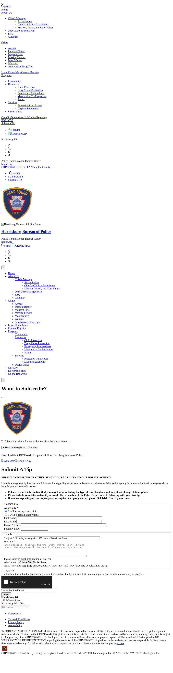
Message (9, 541)
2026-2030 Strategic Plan (21, 30)
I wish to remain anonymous (23, 514)
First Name (10, 518)
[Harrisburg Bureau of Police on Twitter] (9, 155)
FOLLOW (7, 120)
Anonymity (11, 508)
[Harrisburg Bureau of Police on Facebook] (9, 152)
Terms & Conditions (19, 619)
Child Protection (26, 87)
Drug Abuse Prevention (30, 90)
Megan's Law (15, 54)
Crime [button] (4, 42)
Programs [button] (6, 75)
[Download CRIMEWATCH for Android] (23, 460)
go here (120, 643)
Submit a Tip (8, 123)
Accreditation (25, 21)
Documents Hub (19, 117)
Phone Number (12, 528)
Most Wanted (15, 60)
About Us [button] (6, 12)
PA (28, 167)
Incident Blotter (16, 51)
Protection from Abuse (30, 105)
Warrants (13, 63)
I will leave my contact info (22, 511)
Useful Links (15, 111)
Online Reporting (37, 117)
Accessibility (15, 625)
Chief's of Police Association (33, 24)
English (9, 607)
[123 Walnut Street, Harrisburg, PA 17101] (9, 145)
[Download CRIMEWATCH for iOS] (8, 460)
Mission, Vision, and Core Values (35, 27)
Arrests (12, 48)
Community (14, 81)
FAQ (11, 33)
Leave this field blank (13, 590)
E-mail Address (12, 525)
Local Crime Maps (11, 72)
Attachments (11, 562)
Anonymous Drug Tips (20, 66)
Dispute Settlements (28, 108)
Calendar (13, 36)
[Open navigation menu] (2, 3)
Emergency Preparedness (31, 93)
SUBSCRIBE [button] (15, 176)
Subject (9, 538)
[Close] (2, 397)
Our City (6, 117)
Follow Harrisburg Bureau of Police (19, 447)
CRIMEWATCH (10, 167)
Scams (21, 99)
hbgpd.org (6, 164)
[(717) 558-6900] (9, 149)
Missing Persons (17, 57)
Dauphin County (41, 167)
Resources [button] (13, 84)
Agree (9, 571)
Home (4, 9)
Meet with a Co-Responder (32, 96)
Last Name (10, 521)
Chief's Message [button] (17, 18)
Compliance (14, 613)
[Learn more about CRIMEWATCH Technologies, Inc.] (16, 650)
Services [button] (12, 102)
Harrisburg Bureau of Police (26, 231)
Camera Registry (30, 72)
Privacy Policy (16, 622)
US (23, 167)
